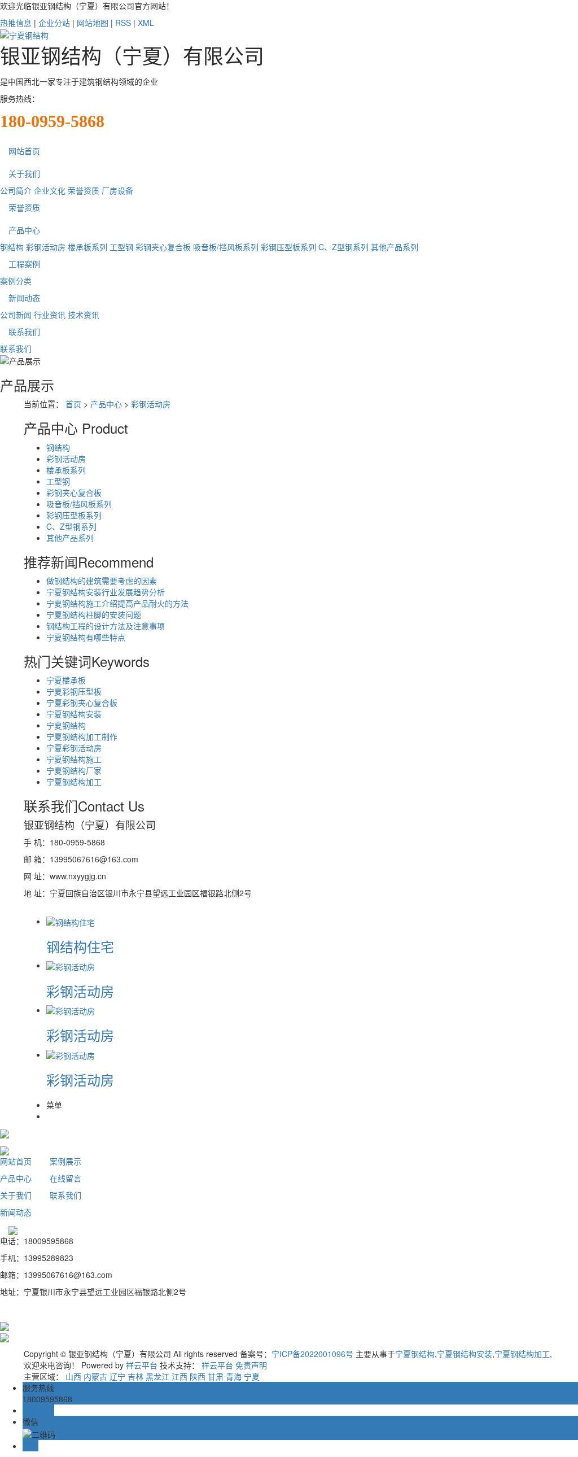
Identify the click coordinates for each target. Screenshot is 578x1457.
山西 (73, 1376)
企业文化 (49, 190)
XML (146, 22)
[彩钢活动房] (70, 965)
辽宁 (117, 1376)
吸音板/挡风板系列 (226, 246)
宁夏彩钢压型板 (74, 691)
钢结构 (12, 246)
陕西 (197, 1376)
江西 (179, 1376)
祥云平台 (141, 1365)
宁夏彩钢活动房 (74, 747)
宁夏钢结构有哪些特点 (85, 637)
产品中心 (24, 229)
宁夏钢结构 (66, 725)
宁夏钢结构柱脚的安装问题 (93, 614)
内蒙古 (95, 1376)
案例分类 (16, 280)
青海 (234, 1376)
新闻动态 (24, 297)
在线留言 (65, 1178)
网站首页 (24, 150)
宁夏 (252, 1376)
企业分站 (54, 22)
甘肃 (216, 1376)
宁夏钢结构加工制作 (81, 736)
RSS (123, 22)
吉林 (135, 1376)
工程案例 (24, 263)
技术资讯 (83, 314)
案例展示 (65, 1161)
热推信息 (16, 22)
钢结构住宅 (80, 946)
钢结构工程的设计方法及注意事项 (105, 625)
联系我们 (24, 331)
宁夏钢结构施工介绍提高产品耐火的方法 (117, 603)
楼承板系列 (87, 246)
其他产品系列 (394, 246)
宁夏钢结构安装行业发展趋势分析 (105, 591)
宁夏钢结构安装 (74, 713)
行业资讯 (49, 314)
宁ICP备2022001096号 (312, 1353)
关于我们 (24, 173)
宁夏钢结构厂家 (74, 770)
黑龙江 (157, 1376)
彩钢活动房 (45, 246)
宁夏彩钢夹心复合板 (81, 702)
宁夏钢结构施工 (74, 759)
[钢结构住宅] (70, 921)
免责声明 (251, 1365)
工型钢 (121, 246)
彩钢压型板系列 (288, 246)
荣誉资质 (83, 190)
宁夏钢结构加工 (74, 781)
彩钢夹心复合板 (163, 246)
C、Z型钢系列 (343, 246)
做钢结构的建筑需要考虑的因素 (101, 580)
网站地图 (92, 22)
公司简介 (16, 190)
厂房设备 (117, 190)
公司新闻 (16, 314)
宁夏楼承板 (66, 680)
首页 (73, 403)
